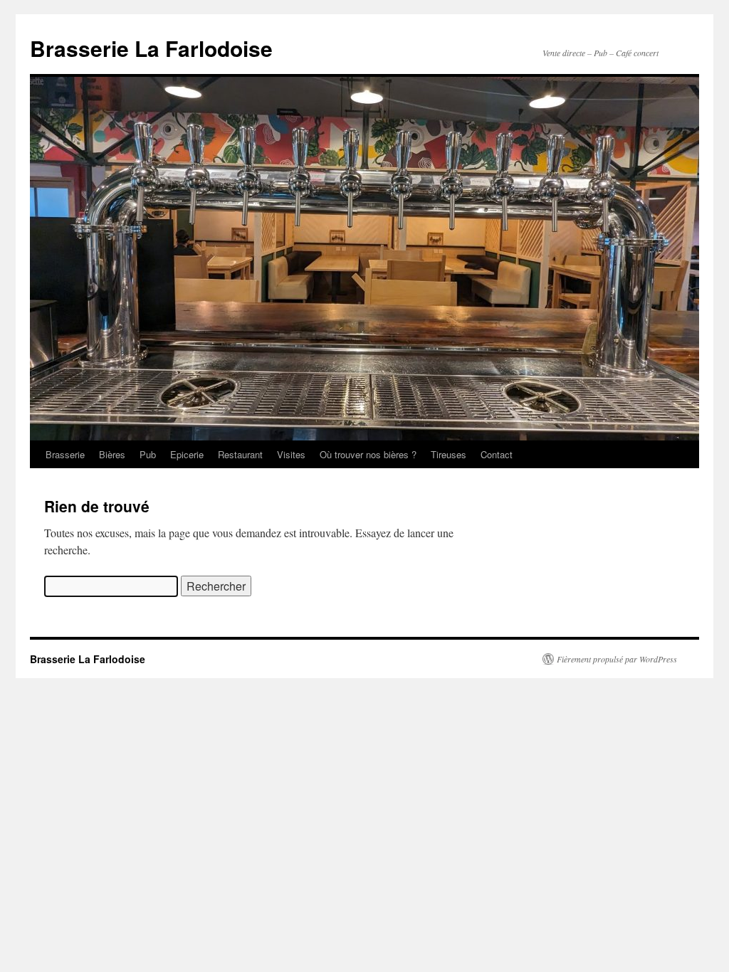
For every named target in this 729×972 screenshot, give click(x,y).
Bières (112, 454)
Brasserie (65, 454)
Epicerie (187, 454)
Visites (291, 454)
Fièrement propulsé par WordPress (617, 659)
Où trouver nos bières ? (368, 454)
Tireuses (448, 454)
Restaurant (240, 454)
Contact (497, 454)
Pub (148, 454)
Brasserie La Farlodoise (151, 48)
